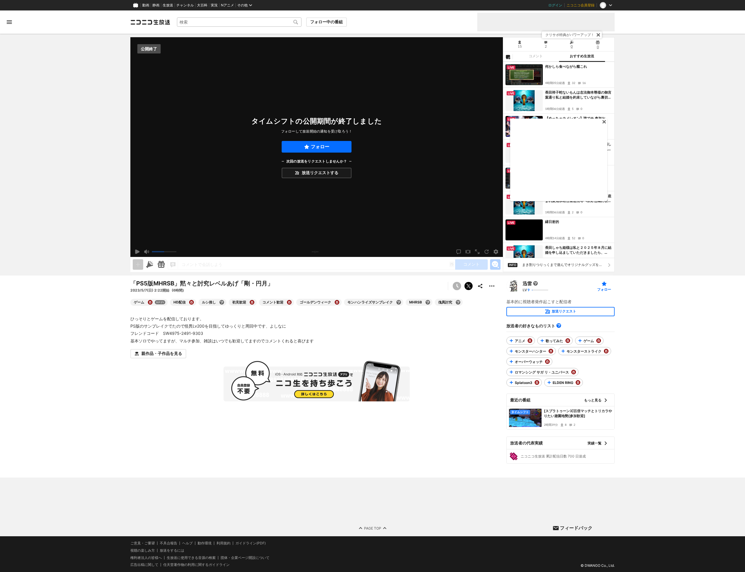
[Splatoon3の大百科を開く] (537, 382)
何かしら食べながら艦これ (566, 66)
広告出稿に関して (144, 564)
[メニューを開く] (9, 22)
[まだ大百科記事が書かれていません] (535, 283)
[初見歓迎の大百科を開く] (252, 302)
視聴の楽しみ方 (142, 550)
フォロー (320, 146)
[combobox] (239, 22)
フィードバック (576, 528)
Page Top (372, 528)
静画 (155, 5)
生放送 (168, 5)
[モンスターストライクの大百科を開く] (606, 351)
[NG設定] (507, 57)
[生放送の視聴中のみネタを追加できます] (138, 264)
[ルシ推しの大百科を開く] (221, 302)
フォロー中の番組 (326, 21)
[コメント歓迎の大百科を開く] (289, 302)
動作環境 (205, 543)
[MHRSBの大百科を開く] (427, 302)
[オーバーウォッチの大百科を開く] (547, 361)
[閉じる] (598, 34)
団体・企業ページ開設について (245, 558)
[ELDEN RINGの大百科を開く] (578, 382)
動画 (145, 5)
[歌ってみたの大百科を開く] (567, 340)
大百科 (202, 5)
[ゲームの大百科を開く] (150, 302)
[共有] (480, 286)
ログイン (555, 5)
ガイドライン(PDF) (250, 543)
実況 (214, 5)
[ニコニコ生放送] (150, 22)
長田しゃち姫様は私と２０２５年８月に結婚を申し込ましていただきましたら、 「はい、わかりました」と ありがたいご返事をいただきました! (578, 250)
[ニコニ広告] (149, 264)
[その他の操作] (492, 286)
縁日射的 (552, 221)
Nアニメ (227, 5)
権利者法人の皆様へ (146, 557)
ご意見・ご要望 (142, 543)
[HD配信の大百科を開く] (191, 302)
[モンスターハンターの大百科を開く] (551, 351)
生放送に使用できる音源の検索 (191, 558)
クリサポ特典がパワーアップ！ (569, 35)
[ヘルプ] (558, 325)
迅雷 (527, 283)
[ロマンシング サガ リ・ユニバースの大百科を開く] (573, 372)
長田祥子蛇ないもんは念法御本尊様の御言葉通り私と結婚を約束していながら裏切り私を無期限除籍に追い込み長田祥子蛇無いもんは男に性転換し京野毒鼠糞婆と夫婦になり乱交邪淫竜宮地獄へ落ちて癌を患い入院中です (578, 95)
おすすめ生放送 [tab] (582, 56)
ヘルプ (187, 543)
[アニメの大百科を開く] (530, 340)
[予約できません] (457, 286)
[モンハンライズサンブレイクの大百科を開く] (398, 302)
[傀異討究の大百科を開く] (458, 302)
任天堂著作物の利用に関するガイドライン (196, 564)
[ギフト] (161, 264)
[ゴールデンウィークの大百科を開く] (337, 302)
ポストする (468, 286)
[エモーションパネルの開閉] (495, 264)
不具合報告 (168, 543)
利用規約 (223, 543)
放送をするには (172, 550)
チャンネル (185, 5)
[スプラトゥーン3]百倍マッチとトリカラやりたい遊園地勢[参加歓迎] (578, 413)
